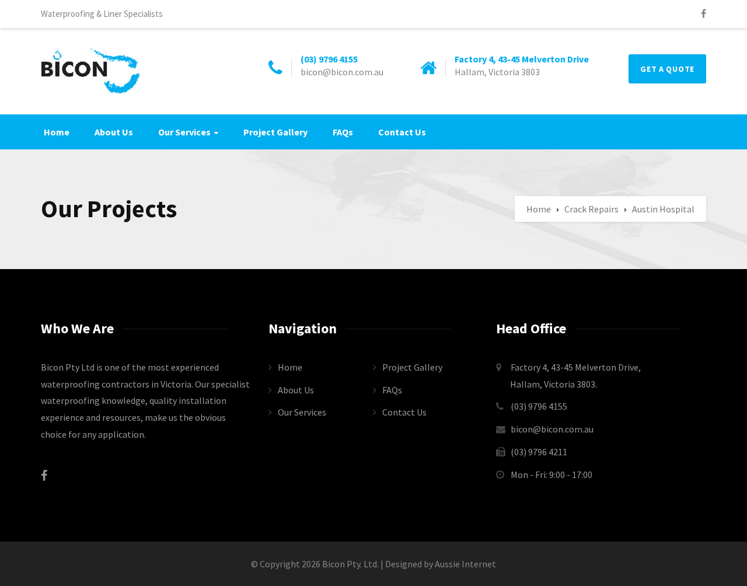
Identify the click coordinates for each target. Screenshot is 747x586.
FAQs (343, 132)
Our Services (184, 132)
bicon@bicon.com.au (552, 429)
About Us (114, 132)
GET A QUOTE (667, 69)
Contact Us (402, 132)
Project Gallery (275, 132)
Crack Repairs (591, 209)
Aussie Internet (465, 564)
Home (56, 132)
